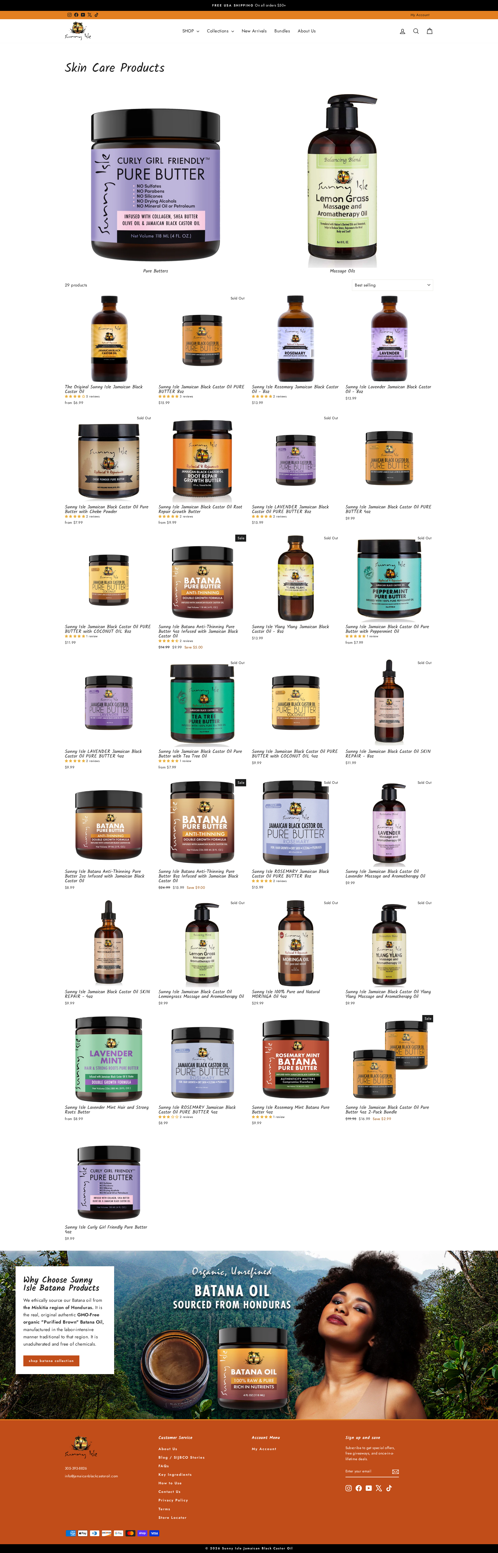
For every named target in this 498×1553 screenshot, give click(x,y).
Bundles (282, 31)
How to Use (170, 1483)
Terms (164, 1509)
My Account (420, 14)
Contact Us (169, 1491)
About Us (307, 31)
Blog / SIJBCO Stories (181, 1457)
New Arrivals (254, 31)
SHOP (188, 31)
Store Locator (172, 1517)
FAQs (163, 1465)
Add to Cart (109, 376)
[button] (75, 396)
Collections (218, 31)
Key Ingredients (175, 1474)
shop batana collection (51, 1360)
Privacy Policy (173, 1500)
